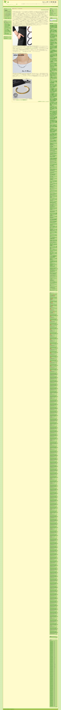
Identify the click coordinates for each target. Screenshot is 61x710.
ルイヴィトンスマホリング (53, 276)
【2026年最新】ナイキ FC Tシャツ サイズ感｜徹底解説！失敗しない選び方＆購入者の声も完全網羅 (53, 117)
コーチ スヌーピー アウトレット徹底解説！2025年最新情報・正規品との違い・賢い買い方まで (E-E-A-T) (53, 134)
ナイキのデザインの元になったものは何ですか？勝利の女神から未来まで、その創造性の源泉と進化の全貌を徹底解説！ (53, 55)
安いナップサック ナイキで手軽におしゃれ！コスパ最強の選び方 (53, 143)
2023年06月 (51, 668)
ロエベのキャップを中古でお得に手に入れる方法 (53, 202)
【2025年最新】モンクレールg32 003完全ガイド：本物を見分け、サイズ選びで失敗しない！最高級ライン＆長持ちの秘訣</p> (53, 130)
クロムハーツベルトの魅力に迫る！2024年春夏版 (53, 221)
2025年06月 (51, 650)
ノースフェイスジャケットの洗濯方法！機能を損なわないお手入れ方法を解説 (53, 158)
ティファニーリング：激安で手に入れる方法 (53, 211)
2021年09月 (51, 685)
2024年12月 (51, 654)
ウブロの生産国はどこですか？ (53, 167)
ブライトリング (7, 23)
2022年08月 (51, 676)
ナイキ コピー (6, 26)
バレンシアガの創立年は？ (53, 151)
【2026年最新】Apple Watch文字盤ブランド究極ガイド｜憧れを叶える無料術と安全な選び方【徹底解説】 (53, 121)
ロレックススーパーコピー (8, 28)
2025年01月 (51, 653)
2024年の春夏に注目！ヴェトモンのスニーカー (53, 270)
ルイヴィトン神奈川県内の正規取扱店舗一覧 (53, 169)
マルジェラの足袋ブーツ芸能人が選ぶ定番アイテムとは (53, 227)
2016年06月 (51, 705)
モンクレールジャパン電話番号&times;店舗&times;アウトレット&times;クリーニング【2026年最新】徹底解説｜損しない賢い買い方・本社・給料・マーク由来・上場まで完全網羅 (53, 113)
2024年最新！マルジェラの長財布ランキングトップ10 (53, 229)
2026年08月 (51, 641)
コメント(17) (47, 101)
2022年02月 (51, 681)
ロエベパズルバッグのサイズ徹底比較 (53, 178)
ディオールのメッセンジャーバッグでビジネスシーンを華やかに (53, 224)
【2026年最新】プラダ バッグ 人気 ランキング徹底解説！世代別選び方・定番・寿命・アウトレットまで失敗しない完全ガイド (53, 74)
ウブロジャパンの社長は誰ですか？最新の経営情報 (53, 219)
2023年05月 (51, 669)
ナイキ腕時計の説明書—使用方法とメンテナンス (53, 153)
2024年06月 (51, 659)
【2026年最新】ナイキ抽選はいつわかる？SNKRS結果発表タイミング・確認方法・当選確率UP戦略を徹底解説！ (53, 47)
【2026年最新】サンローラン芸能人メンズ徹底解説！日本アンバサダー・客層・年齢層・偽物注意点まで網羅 (53, 31)
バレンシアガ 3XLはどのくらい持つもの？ (53, 171)
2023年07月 (51, 667)
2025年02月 (51, 652)
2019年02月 (51, 696)
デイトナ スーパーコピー (8, 32)
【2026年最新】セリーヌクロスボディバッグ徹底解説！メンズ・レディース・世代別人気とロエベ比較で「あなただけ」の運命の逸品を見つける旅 (53, 65)
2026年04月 (51, 644)
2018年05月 (51, 703)
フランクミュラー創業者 (53, 160)
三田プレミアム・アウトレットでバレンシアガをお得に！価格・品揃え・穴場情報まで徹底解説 (53, 81)
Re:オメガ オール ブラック (53, 308)
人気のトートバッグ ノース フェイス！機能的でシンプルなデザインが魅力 (53, 140)
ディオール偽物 (7, 33)
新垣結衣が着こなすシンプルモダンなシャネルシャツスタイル (53, 208)
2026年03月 (51, 645)
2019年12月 (51, 691)
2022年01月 (51, 682)
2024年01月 (51, 662)
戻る (52, 6)
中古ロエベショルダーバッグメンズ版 (53, 176)
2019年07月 (51, 693)
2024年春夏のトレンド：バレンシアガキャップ (53, 205)
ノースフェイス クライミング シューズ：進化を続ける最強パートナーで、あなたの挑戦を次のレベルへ (53, 39)
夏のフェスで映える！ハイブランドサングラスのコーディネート (53, 250)
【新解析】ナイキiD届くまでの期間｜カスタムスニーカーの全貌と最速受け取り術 (53, 77)
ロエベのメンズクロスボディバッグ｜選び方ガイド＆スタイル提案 (53, 165)
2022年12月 (51, 673)
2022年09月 (51, 675)
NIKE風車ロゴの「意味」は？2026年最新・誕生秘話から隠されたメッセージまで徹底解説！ (53, 43)
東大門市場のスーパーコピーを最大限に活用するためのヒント (53, 261)
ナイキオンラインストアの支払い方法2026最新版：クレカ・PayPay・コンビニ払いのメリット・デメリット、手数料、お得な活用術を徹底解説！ (53, 60)
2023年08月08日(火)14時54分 (45, 9)
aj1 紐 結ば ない (52, 280)
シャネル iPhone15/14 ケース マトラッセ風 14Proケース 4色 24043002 (53, 256)
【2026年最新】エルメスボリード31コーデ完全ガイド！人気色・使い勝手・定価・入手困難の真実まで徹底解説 (53, 69)
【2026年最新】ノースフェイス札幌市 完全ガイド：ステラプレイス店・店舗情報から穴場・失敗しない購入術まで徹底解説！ (53, 35)
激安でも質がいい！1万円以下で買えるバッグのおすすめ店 (53, 253)
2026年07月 (51, 642)
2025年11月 (51, 648)
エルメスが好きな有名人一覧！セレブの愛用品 (53, 156)
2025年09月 (51, 649)
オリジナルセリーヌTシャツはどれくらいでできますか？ (53, 235)
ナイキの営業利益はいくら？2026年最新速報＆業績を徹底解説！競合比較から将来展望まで (53, 51)
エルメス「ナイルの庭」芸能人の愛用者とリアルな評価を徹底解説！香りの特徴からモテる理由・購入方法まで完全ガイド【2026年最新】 (53, 27)
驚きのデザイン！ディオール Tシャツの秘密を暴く (53, 273)
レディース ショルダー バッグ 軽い (53, 278)
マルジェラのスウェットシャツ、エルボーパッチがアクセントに (53, 199)
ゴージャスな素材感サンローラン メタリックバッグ (53, 282)
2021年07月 (51, 687)
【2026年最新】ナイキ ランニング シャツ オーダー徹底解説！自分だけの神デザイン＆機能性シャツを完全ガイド (53, 108)
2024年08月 (51, 657)
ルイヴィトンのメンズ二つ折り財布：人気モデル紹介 (53, 240)
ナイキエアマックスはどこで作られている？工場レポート (53, 232)
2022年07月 (51, 677)
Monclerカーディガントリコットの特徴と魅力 (53, 174)
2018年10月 (51, 699)
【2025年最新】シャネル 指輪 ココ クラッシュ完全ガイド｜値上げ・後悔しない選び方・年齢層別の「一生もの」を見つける (53, 85)
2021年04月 (51, 689)
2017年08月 (51, 704)
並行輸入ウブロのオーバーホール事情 (53, 146)
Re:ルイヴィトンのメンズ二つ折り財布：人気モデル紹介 (53, 298)
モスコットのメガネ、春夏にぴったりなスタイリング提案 (53, 247)
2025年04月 (51, 651)
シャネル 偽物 (6, 29)
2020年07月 (51, 690)
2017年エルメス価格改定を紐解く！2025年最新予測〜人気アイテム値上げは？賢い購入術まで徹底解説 (53, 99)
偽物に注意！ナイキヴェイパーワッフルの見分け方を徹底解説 (53, 244)
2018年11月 (51, 698)
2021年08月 (51, 686)
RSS (54, 6)
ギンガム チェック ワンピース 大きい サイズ (53, 287)
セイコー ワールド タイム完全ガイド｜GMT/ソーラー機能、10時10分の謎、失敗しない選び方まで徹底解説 (53, 126)
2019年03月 (51, 695)
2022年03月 (51, 680)
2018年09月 (51, 700)
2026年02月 (51, 646)
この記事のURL (40, 101)
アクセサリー (43, 101)
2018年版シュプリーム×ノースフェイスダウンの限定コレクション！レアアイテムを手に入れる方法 (53, 149)
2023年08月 (51, 666)
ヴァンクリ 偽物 (7, 30)
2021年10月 (51, 684)
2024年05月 (51, 660)
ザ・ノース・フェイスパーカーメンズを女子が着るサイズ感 (53, 181)
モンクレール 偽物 (7, 24)
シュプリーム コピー (7, 27)
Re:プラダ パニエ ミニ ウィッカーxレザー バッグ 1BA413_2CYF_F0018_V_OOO (54, 315)
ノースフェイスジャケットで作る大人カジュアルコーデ (53, 191)
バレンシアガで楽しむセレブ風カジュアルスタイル (53, 193)
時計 (50, 10)
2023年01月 (51, 672)
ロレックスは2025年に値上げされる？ (53, 184)
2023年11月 (51, 664)
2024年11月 (51, 655)
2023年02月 (51, 671)
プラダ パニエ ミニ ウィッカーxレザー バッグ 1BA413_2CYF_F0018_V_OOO (54, 268)
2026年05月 (51, 643)
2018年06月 (51, 702)
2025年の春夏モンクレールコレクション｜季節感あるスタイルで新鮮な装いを (53, 137)
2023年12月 (51, 663)
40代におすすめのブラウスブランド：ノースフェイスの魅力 (53, 196)
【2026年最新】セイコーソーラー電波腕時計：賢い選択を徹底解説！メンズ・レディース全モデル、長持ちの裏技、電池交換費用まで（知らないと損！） (53, 90)
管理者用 (56, 6)
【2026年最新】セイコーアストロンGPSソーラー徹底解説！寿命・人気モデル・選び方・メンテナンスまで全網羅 (53, 103)
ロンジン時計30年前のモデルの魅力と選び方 (53, 238)
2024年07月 (51, 658)
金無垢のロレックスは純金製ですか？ (53, 259)
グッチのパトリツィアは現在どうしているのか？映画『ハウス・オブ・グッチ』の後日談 (53, 214)
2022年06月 (51, 678)
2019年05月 (51, 694)
